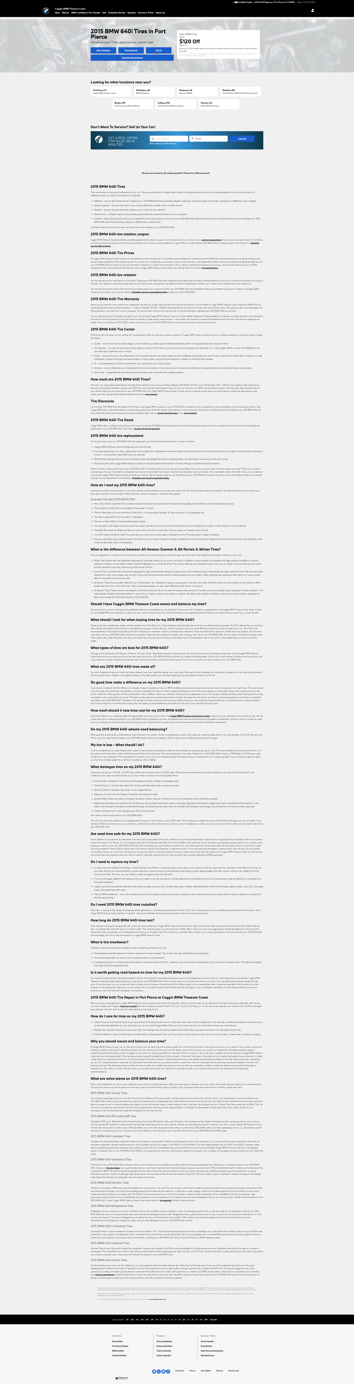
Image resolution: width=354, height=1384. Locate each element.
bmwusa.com (233, 1370)
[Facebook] (154, 1371)
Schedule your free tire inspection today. (150, 478)
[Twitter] (159, 1371)
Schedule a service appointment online (149, 292)
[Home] (46, 11)
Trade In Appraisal (164, 1350)
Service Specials (207, 1341)
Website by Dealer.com (129, 1378)
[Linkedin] (163, 1371)
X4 (137, 1319)
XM (206, 1319)
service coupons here (212, 239)
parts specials (190, 413)
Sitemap (219, 1370)
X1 (127, 1319)
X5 (142, 1319)
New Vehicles (117, 1341)
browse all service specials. (147, 428)
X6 (147, 1319)
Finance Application (164, 1341)
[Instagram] (168, 1371)
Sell (104, 12)
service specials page (167, 413)
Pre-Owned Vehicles (120, 1346)
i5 (193, 1319)
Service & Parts (145, 12)
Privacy (192, 1370)
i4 (189, 1319)
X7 (152, 1319)
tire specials (165, 1200)
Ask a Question (103, 50)
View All (213, 1319)
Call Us (159, 50)
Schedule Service (116, 12)
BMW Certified (118, 1350)
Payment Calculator (164, 1346)
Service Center (113, 1168)
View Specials (131, 50)
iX (201, 1319)
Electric (65, 12)
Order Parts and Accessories (212, 1350)
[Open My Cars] (312, 11)
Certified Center (245, 2)
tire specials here (210, 268)
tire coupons (151, 394)
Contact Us (179, 1370)
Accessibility (206, 1370)
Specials (131, 12)
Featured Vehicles (119, 1355)
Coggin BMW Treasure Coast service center (190, 716)
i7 (197, 1319)
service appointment (104, 1274)
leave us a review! (128, 1006)
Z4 (184, 1319)
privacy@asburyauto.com (157, 1299)
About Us (160, 12)
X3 (132, 1319)
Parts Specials (206, 1346)
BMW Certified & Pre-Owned (85, 12)
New (57, 12)
